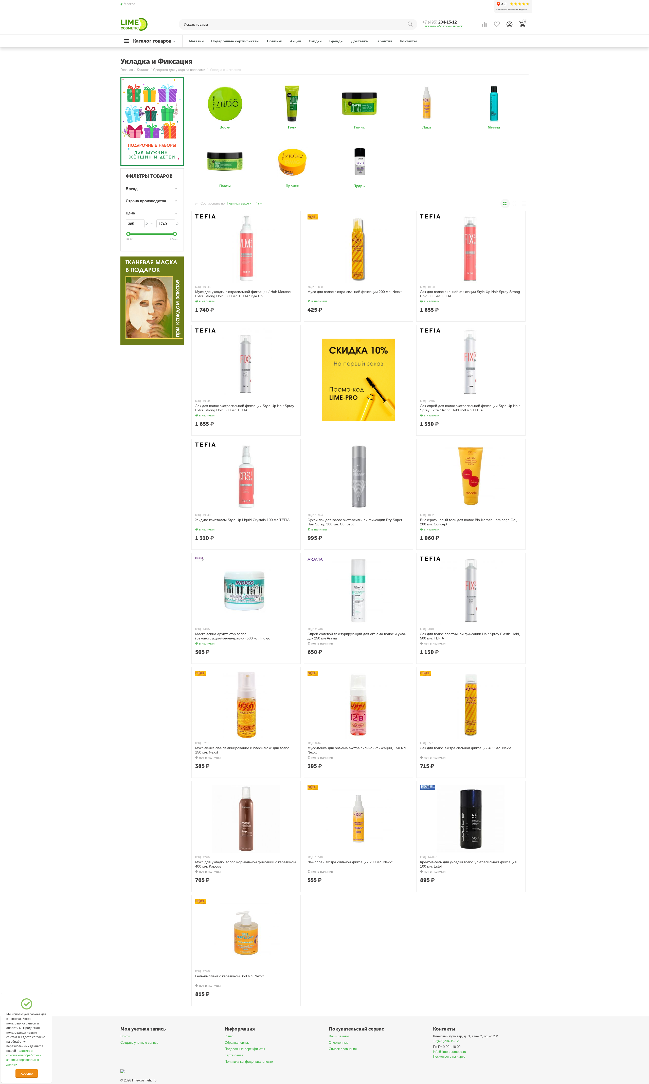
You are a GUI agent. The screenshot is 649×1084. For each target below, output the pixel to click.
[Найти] (411, 24)
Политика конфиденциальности (249, 1061)
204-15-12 (439, 22)
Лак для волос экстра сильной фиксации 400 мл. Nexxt (465, 748)
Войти (125, 1036)
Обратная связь (237, 1042)
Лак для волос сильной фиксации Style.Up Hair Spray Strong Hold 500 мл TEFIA (470, 294)
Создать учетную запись (139, 1042)
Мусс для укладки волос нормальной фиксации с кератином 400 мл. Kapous (245, 864)
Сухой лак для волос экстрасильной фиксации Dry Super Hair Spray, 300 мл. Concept (355, 522)
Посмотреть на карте (449, 1056)
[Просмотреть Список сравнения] (484, 24)
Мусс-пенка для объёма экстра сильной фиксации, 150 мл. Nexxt (357, 750)
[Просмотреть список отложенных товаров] (496, 24)
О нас (229, 1036)
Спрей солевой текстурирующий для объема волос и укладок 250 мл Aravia (357, 636)
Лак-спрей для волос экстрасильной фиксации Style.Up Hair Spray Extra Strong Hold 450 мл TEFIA (470, 408)
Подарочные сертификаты (245, 1049)
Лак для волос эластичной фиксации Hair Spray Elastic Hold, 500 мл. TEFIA (470, 636)
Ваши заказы (339, 1036)
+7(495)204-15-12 (446, 1041)
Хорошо (26, 1073)
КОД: (198, 286)
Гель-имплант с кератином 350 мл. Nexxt (229, 976)
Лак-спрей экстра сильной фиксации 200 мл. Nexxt (350, 862)
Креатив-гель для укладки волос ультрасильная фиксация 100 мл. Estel (468, 864)
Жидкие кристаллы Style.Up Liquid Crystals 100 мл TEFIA (242, 520)
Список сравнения (343, 1049)
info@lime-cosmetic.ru (449, 1052)
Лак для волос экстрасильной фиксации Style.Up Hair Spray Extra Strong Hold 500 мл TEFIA (244, 408)
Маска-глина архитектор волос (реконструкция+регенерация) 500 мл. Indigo (232, 636)
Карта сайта (234, 1055)
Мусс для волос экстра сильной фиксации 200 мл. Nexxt (354, 292)
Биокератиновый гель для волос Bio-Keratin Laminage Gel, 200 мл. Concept (468, 522)
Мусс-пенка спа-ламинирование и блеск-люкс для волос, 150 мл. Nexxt (243, 750)
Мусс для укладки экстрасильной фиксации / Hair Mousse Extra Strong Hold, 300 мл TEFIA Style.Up (243, 294)
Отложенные (338, 1042)
